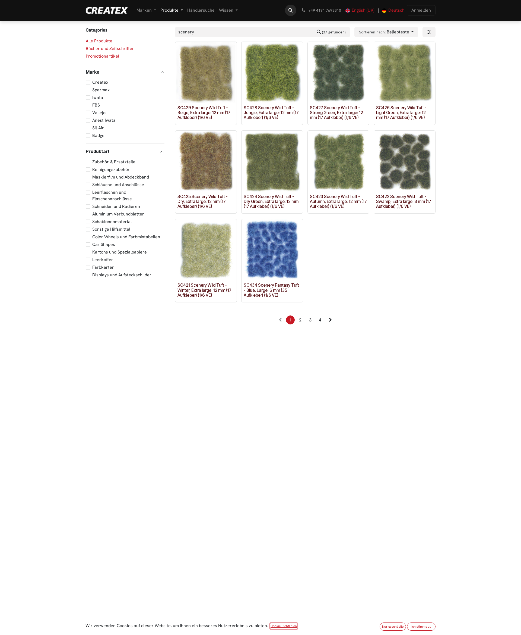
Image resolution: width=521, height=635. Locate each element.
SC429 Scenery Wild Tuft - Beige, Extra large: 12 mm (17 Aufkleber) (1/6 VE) (203, 112)
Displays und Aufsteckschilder (121, 274)
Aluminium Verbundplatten (118, 214)
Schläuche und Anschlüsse (118, 184)
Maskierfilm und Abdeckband (120, 177)
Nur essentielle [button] (393, 626)
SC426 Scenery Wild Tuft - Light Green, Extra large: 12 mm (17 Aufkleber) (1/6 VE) (401, 112)
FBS (96, 105)
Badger (99, 135)
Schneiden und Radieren (116, 206)
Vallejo (99, 112)
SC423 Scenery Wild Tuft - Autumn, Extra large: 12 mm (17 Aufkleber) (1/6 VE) (338, 201)
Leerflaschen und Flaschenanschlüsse (112, 195)
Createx (100, 82)
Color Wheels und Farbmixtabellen (126, 236)
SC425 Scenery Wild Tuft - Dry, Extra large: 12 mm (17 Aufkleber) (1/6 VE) (202, 201)
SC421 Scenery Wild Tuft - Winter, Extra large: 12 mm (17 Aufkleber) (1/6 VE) (204, 290)
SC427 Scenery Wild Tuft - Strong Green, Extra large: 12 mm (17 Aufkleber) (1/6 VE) (336, 112)
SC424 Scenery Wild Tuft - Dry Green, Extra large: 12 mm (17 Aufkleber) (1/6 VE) (271, 201)
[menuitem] (146, 10)
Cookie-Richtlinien (284, 626)
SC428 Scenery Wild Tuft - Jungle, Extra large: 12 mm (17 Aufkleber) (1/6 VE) (271, 112)
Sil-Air (98, 128)
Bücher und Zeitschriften (110, 48)
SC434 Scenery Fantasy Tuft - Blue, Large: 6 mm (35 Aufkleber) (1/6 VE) (271, 290)
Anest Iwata (104, 120)
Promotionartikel (102, 56)
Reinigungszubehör (111, 169)
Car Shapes (103, 244)
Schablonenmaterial (112, 221)
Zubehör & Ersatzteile (113, 161)
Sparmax (101, 90)
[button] (290, 10)
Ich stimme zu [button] (421, 626)
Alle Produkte (99, 41)
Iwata (97, 97)
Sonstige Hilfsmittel (111, 229)
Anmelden (421, 10)
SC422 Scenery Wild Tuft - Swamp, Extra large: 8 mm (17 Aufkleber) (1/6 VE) (403, 201)
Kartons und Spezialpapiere (119, 252)
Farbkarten (103, 267)
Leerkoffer (102, 259)
